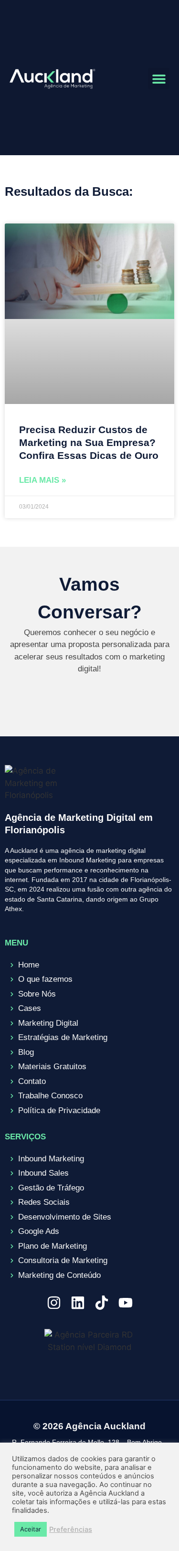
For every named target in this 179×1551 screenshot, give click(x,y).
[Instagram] (54, 1303)
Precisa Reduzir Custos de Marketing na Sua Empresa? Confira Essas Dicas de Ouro (88, 442)
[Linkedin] (78, 1303)
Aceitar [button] (30, 1529)
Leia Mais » (42, 480)
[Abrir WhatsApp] (155, 1526)
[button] (158, 78)
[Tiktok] (102, 1303)
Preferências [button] (70, 1529)
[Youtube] (125, 1303)
